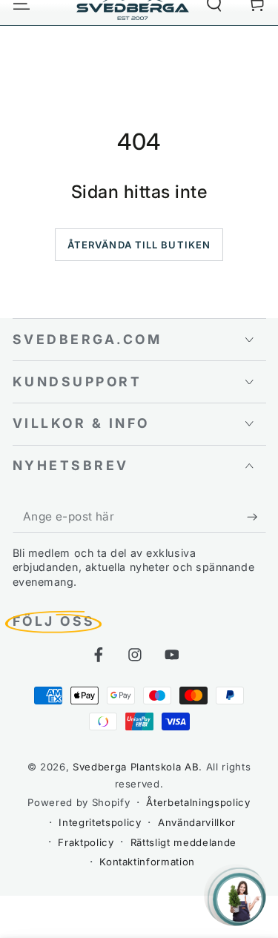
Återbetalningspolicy (198, 802)
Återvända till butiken (139, 245)
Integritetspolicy (100, 822)
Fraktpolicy (85, 842)
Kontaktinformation (147, 862)
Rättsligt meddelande (183, 842)
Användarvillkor (197, 822)
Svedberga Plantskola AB (136, 767)
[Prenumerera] (256, 517)
